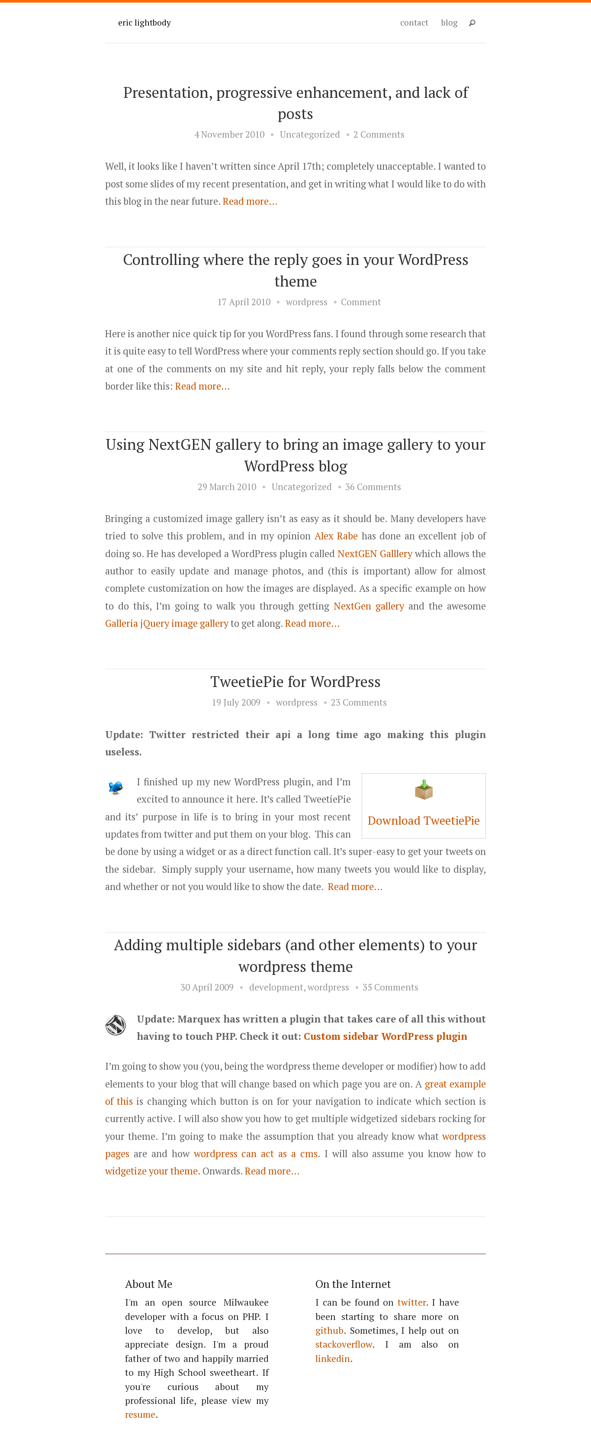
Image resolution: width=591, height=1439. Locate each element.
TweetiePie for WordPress (295, 681)
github (329, 1330)
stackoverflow (343, 1344)
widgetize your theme (151, 1171)
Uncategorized (310, 134)
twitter (412, 1302)
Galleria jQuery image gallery (166, 623)
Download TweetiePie (424, 820)
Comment (361, 302)
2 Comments (379, 134)
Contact (414, 22)
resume (140, 1414)
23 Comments (359, 702)
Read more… (250, 201)
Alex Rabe (336, 535)
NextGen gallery (369, 606)
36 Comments (373, 487)
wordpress (307, 302)
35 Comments (390, 987)
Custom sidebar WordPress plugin (385, 1036)
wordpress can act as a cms (256, 1153)
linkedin (332, 1358)
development (276, 987)
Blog (449, 22)
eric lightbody (144, 22)
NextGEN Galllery (374, 553)
